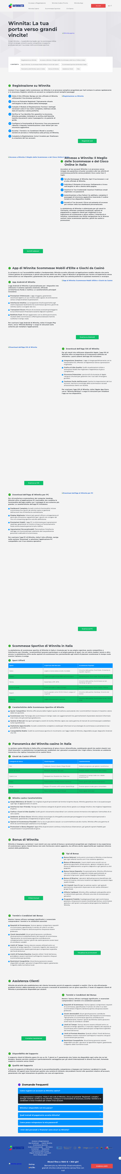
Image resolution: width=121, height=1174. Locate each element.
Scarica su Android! (87, 337)
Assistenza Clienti (68, 69)
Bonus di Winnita (54, 69)
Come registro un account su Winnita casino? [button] (40, 1091)
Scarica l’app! (102, 1166)
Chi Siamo (70, 8)
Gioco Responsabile (40, 1155)
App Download (34, 1143)
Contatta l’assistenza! (33, 1038)
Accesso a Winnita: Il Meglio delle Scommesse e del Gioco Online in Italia (62, 60)
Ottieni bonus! (33, 898)
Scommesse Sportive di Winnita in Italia (74, 64)
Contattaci (35, 1149)
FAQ (78, 69)
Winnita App (78, 3)
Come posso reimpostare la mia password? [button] (39, 1122)
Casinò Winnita (47, 1143)
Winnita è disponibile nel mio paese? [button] (36, 1108)
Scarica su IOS (33, 483)
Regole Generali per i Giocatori (40, 1153)
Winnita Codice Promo (60, 3)
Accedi (98, 6)
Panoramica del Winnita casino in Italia (33, 69)
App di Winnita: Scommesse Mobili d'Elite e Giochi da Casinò (40, 64)
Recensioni (45, 1149)
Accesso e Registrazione (37, 3)
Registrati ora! (87, 141)
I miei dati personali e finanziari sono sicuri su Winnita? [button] (44, 1130)
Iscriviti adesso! (33, 251)
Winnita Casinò (33, 8)
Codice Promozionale (35, 1147)
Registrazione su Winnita (28, 60)
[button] (110, 6)
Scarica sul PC (87, 629)
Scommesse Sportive (52, 8)
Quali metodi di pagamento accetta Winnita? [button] (40, 1115)
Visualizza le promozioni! (87, 953)
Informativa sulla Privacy (40, 1151)
